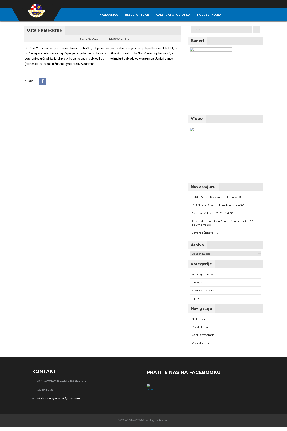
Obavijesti (198, 282)
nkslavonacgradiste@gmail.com (58, 398)
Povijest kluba (209, 14)
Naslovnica (109, 14)
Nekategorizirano (118, 38)
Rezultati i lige (137, 14)
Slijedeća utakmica (203, 290)
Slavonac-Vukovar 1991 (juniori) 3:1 (212, 213)
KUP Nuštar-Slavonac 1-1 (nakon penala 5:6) (218, 205)
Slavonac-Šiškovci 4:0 (205, 232)
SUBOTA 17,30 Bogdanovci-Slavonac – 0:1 (217, 196)
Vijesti (195, 298)
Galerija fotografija (173, 14)
